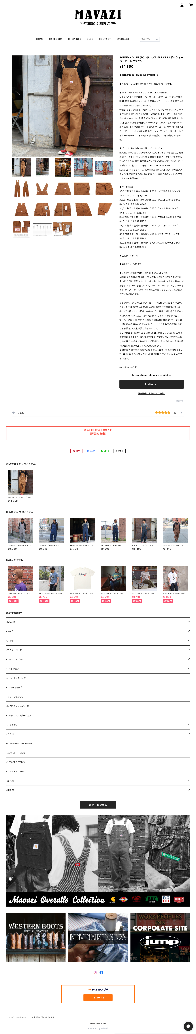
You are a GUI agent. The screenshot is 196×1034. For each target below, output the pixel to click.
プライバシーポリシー (18, 1017)
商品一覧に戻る (98, 805)
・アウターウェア (14, 650)
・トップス (10, 631)
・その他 (10, 734)
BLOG (90, 39)
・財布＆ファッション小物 (18, 706)
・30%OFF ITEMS (15, 762)
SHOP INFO (74, 39)
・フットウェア (12, 668)
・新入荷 (10, 781)
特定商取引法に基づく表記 (43, 1017)
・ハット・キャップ (14, 687)
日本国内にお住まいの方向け (151, 393)
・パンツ (10, 640)
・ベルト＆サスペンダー (17, 678)
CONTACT (105, 39)
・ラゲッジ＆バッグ (14, 659)
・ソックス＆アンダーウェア (18, 715)
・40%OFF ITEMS (15, 753)
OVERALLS (123, 39)
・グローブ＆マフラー (16, 697)
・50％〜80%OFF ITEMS (19, 743)
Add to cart (152, 384)
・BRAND (10, 622)
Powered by (94, 1028)
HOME (39, 39)
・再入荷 (10, 790)
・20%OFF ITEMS (15, 771)
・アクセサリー (13, 725)
